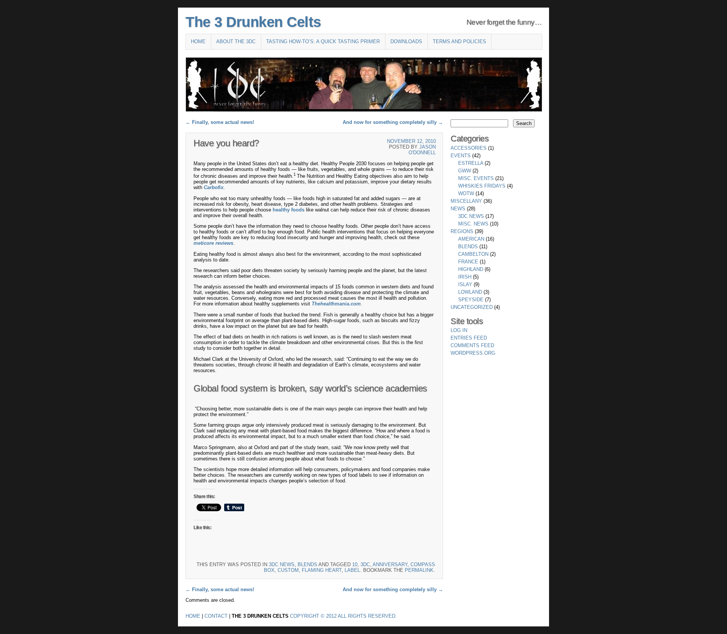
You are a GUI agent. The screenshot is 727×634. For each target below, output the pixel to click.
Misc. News (473, 224)
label (352, 570)
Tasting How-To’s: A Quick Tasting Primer (323, 41)
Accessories (469, 148)
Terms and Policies (459, 41)
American (471, 239)
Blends (307, 564)
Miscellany (466, 201)
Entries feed (469, 338)
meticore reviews (213, 243)
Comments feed (472, 345)
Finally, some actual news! (220, 122)
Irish (464, 277)
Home (198, 41)
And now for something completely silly (393, 122)
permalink (419, 570)
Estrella (470, 163)
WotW (466, 193)
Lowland (470, 292)
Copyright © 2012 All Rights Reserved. (343, 616)
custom (288, 570)
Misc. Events (476, 178)
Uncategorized (472, 307)
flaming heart (322, 570)
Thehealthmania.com (336, 304)
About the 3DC (236, 41)
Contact (216, 616)
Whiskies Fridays (481, 186)
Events (461, 155)
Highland (470, 269)
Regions (462, 231)
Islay (465, 284)
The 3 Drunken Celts (253, 22)
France (468, 262)
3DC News (282, 564)
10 (354, 564)
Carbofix (213, 187)
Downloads (406, 41)
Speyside (471, 299)
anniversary (390, 564)
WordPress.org (473, 353)
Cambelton (473, 254)
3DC (365, 564)
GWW (464, 171)
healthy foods (288, 210)
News (458, 208)
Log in (459, 330)
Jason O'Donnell (422, 149)
